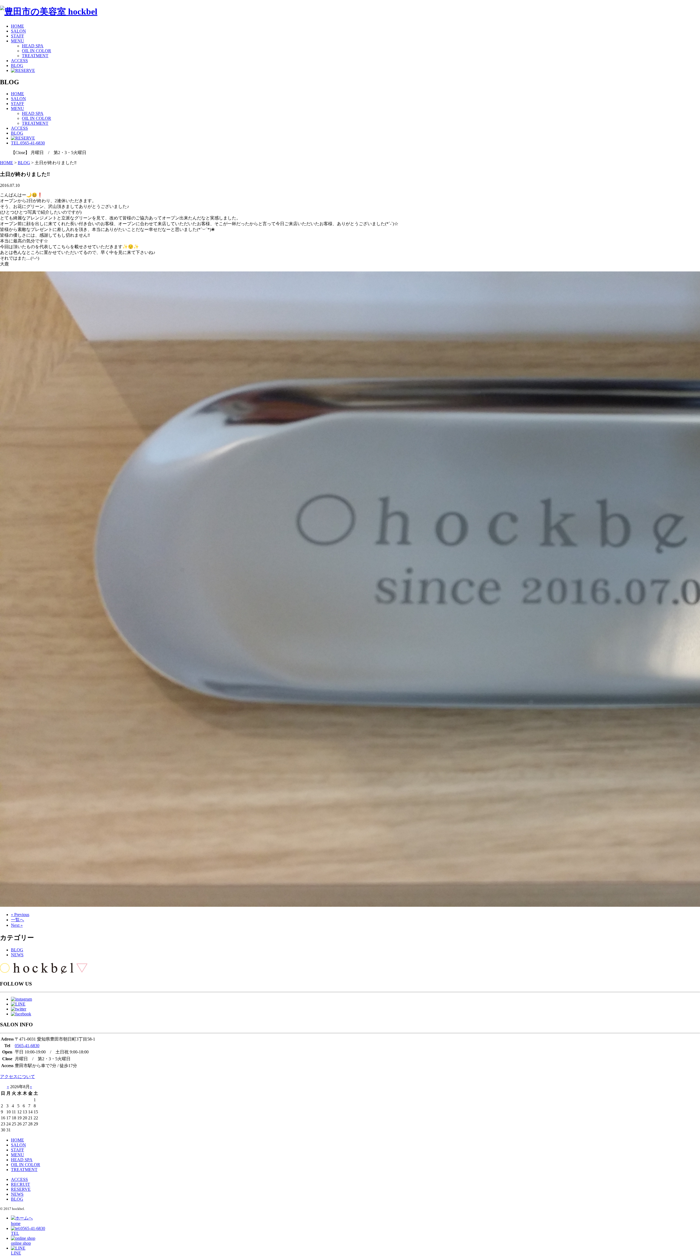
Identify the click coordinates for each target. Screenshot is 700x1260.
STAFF (17, 36)
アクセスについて (17, 1076)
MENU (17, 41)
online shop (21, 1243)
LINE (16, 1253)
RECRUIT (20, 1184)
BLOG (17, 65)
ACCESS (19, 60)
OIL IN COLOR (36, 50)
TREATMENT (35, 55)
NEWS (17, 954)
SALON (18, 31)
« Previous (20, 914)
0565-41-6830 (27, 1045)
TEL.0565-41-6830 (28, 143)
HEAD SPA (32, 46)
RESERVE (21, 1189)
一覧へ (17, 919)
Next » (17, 925)
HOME (17, 26)
